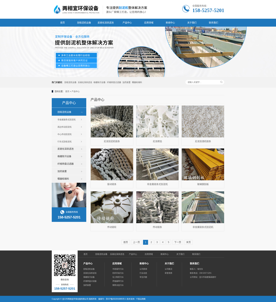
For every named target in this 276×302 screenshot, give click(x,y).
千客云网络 (140, 299)
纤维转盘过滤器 (114, 82)
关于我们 (192, 22)
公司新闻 (143, 269)
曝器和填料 (137, 82)
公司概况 (168, 269)
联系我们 (213, 22)
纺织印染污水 (118, 273)
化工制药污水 (118, 277)
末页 (188, 242)
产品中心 (127, 22)
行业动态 (143, 273)
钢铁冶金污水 (118, 285)
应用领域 (148, 22)
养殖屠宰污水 (118, 281)
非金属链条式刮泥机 (66, 119)
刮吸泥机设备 (84, 22)
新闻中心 (170, 22)
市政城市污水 (118, 269)
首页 (62, 22)
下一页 (177, 242)
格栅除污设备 (99, 82)
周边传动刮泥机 (64, 127)
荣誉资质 (168, 273)
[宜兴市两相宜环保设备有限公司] (102, 9)
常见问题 (143, 277)
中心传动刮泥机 (64, 134)
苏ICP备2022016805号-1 (116, 299)
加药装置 (126, 82)
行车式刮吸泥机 (64, 141)
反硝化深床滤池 (106, 22)
